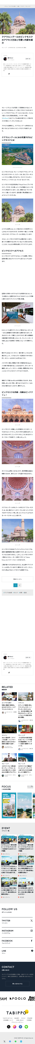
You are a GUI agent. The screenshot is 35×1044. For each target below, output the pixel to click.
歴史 (25, 592)
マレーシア (21, 735)
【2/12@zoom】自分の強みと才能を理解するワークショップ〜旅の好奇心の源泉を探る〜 (25, 869)
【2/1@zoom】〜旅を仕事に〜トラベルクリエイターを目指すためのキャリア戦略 (25, 848)
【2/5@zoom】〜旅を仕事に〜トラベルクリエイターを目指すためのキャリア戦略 (9, 848)
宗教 (21, 592)
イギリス (21, 703)
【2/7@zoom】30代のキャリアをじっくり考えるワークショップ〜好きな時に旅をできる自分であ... (9, 869)
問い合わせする (17, 984)
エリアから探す (6, 703)
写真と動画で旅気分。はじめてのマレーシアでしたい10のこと (9, 707)
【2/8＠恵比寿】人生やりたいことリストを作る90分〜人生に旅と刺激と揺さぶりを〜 (26, 891)
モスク (16, 592)
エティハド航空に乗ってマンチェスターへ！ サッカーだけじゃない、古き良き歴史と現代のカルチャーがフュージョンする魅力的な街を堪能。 (25, 711)
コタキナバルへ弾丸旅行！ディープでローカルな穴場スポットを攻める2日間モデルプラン (9, 769)
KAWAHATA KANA (9, 747)
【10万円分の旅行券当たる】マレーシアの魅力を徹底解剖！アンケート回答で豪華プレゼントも (25, 742)
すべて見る (30, 786)
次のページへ (17, 579)
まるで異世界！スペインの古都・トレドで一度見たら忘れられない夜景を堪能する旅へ (9, 741)
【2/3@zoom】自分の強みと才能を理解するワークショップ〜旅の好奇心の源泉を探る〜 (9, 891)
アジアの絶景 (8, 592)
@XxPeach (5, 118)
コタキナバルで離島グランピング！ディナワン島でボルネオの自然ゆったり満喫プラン (25, 769)
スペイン (4, 735)
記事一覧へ (28, 58)
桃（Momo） (10, 58)
